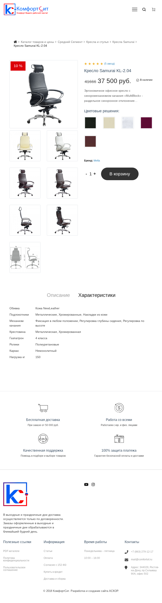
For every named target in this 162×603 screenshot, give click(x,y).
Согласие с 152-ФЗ (55, 564)
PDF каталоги (11, 551)
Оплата (48, 558)
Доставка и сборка (55, 578)
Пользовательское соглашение (14, 568)
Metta (97, 160)
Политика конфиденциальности (16, 559)
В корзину (119, 173)
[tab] (58, 295)
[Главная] (15, 42)
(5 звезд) (109, 63)
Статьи (48, 551)
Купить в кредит (53, 571)
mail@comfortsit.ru (141, 559)
